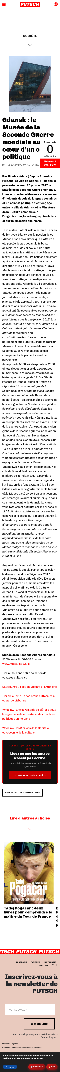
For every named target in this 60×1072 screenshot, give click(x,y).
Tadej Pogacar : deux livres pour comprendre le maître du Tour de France (28, 912)
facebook (21, 962)
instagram (50, 962)
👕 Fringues (36, 1067)
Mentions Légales (10, 1044)
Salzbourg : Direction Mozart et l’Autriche (29, 687)
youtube (43, 965)
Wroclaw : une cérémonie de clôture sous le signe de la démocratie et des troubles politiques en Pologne (29, 714)
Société (30, 36)
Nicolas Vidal (14, 165)
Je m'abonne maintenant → (30, 775)
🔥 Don (51, 1067)
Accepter (10, 1067)
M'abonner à (50, 161)
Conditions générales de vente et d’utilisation (22, 1047)
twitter (35, 962)
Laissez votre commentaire (22, 792)
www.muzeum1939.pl (16, 664)
